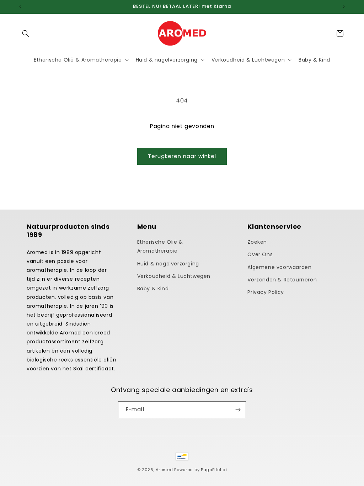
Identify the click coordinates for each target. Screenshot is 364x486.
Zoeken (257, 241)
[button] (25, 33)
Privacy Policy (265, 292)
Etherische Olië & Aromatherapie (160, 246)
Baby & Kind (153, 288)
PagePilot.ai (214, 469)
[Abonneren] (238, 409)
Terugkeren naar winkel (182, 156)
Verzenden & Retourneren (282, 279)
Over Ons (260, 254)
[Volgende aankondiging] (344, 7)
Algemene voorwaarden (279, 267)
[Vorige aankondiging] (20, 7)
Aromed (164, 469)
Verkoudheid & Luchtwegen (173, 276)
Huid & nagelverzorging (168, 263)
